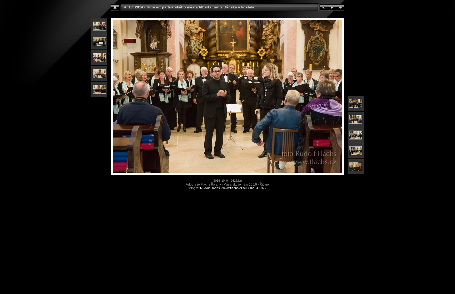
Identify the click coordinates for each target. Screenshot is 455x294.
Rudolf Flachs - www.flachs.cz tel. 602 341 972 (233, 188)
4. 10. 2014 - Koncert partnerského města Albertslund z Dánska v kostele (189, 7)
